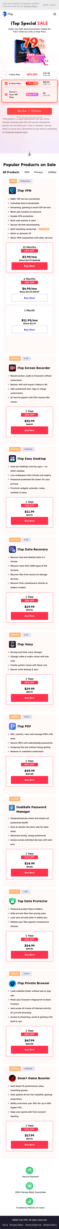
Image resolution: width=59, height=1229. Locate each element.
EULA (5, 1224)
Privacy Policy (16, 1224)
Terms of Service (33, 1224)
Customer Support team (16, 132)
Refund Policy (50, 1224)
